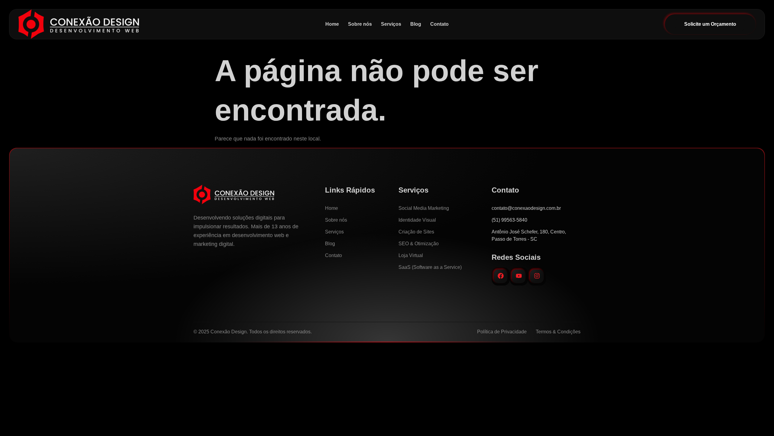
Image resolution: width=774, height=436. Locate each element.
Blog (415, 24)
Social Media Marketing (423, 208)
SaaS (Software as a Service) (430, 267)
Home (332, 24)
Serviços (391, 24)
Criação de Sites (416, 231)
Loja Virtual (410, 255)
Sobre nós (360, 24)
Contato (439, 24)
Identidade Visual (417, 220)
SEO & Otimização (418, 243)
